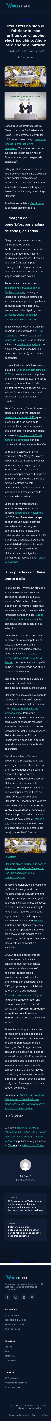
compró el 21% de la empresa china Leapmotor (25, 144)
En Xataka (10, 856)
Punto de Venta (12, 1315)
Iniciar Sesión (11, 1360)
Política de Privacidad (19, 1415)
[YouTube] (32, 1297)
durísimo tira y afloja (28, 344)
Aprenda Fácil (11, 1356)
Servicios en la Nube (14, 1324)
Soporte (8, 1347)
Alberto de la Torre (33, 1145)
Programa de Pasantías (16, 1382)
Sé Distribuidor (12, 1378)
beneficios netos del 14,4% (20, 417)
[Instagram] (16, 1297)
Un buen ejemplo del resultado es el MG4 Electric (23, 658)
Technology (25, 19)
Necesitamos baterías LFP (21, 995)
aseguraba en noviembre (29, 512)
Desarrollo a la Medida (15, 1320)
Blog (7, 1351)
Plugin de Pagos (12, 1329)
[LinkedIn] (24, 1297)
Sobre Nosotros (12, 1387)
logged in (16, 1262)
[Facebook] (7, 1297)
